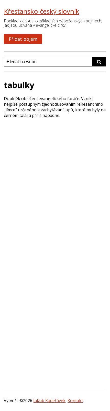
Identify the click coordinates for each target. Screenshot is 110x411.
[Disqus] (55, 185)
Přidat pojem (23, 39)
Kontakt (75, 400)
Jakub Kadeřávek (49, 400)
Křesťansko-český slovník (41, 11)
